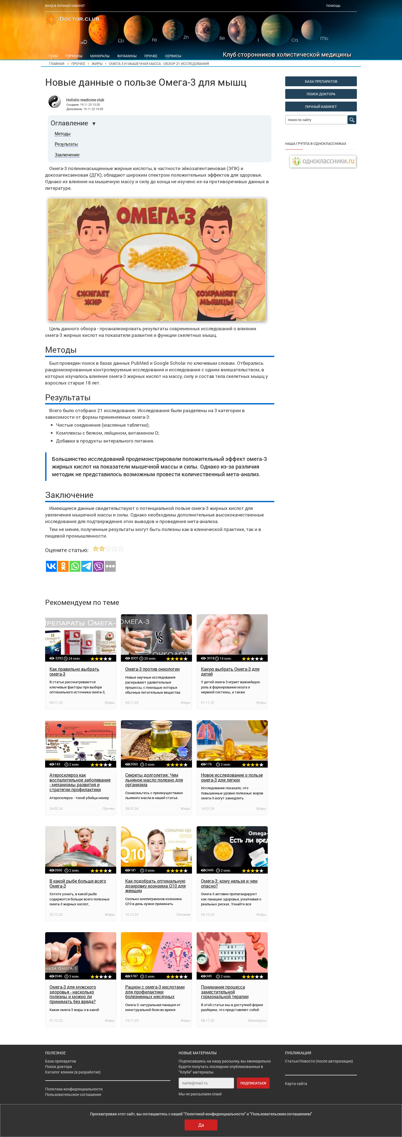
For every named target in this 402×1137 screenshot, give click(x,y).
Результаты (66, 144)
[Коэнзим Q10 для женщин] (156, 850)
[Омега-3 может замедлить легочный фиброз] (232, 744)
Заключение (67, 155)
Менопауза (257, 1020)
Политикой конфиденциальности (214, 1113)
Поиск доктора (58, 1066)
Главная (56, 63)
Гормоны (74, 56)
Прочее (150, 56)
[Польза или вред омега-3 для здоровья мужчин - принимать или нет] (80, 956)
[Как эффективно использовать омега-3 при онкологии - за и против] (156, 638)
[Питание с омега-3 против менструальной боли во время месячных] (156, 956)
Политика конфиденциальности (74, 1089)
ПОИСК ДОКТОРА (321, 94)
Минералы (99, 56)
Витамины (126, 56)
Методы (63, 133)
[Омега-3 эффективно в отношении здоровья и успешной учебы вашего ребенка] (232, 638)
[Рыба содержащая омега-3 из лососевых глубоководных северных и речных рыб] (80, 850)
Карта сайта (296, 1083)
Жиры (97, 63)
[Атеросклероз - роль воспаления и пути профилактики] (80, 744)
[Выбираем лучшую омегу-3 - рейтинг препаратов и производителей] (80, 638)
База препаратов (60, 1061)
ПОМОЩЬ (333, 6)
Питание (183, 914)
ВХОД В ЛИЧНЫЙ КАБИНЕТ (65, 6)
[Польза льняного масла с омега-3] (156, 744)
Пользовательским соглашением (281, 1113)
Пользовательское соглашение (73, 1094)
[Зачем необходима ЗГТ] (232, 956)
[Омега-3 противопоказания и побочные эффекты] (232, 850)
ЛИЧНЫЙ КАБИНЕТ (321, 106)
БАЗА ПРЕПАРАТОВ (321, 81)
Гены (53, 56)
